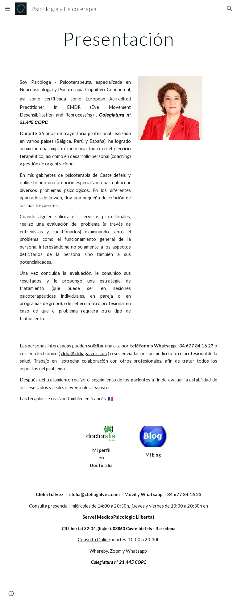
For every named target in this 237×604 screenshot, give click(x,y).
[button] (7, 8)
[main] (118, 38)
